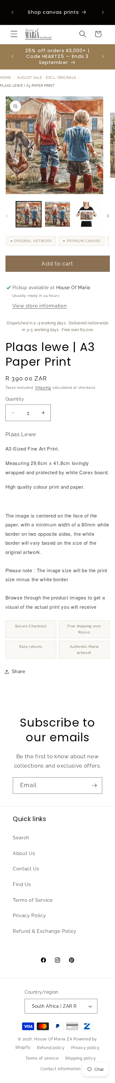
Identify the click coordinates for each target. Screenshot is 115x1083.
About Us (24, 853)
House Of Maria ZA (53, 1039)
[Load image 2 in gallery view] (57, 214)
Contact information (61, 1069)
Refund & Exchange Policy (44, 931)
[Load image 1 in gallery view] (29, 214)
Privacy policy (85, 1048)
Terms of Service (33, 900)
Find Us (22, 884)
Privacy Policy (29, 915)
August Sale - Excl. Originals (46, 78)
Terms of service (42, 1058)
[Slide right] (108, 216)
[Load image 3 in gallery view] (86, 214)
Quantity (14, 399)
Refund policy (51, 1048)
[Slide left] (7, 216)
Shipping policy (80, 1058)
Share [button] (19, 671)
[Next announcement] (103, 12)
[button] (14, 34)
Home (5, 78)
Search (21, 838)
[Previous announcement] (12, 12)
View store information (39, 306)
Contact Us (26, 869)
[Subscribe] (94, 785)
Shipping (43, 388)
